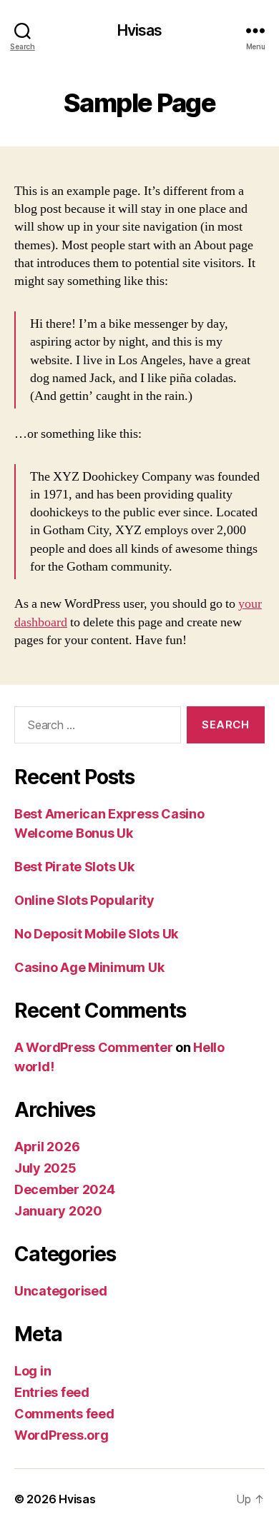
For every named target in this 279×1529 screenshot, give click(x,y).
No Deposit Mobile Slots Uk (96, 933)
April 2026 (46, 1146)
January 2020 (58, 1210)
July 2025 (45, 1167)
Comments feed (64, 1413)
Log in (32, 1370)
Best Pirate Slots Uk (74, 866)
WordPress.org (61, 1435)
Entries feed (51, 1392)
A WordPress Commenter (93, 1047)
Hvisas (139, 30)
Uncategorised (60, 1290)
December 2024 (64, 1189)
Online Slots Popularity (84, 900)
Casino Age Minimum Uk (89, 967)
